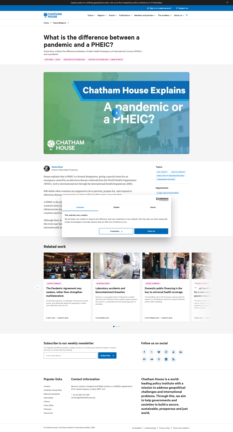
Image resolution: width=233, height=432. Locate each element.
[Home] (53, 15)
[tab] (114, 326)
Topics (55, 22)
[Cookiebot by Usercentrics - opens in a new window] (157, 199)
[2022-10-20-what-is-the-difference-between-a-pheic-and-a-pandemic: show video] (116, 113)
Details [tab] (117, 207)
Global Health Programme (168, 193)
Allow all (151, 231)
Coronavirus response (166, 179)
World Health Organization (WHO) (170, 176)
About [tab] (153, 207)
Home (46, 22)
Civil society (162, 172)
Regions (62, 22)
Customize (114, 231)
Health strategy (178, 172)
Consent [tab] (80, 207)
